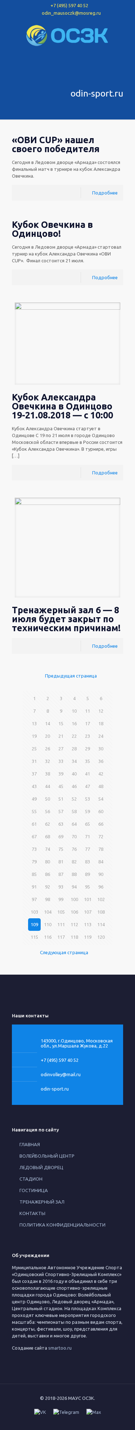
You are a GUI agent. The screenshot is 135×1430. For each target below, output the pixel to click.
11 (87, 710)
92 (47, 886)
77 (87, 849)
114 (101, 924)
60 (100, 811)
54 (100, 798)
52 (74, 798)
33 (60, 761)
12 (100, 710)
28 (74, 748)
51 (60, 798)
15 (60, 723)
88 (74, 874)
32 (47, 761)
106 (74, 911)
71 (87, 836)
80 (47, 861)
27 (60, 748)
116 (47, 936)
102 (101, 899)
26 (47, 748)
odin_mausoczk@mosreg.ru (71, 12)
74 (47, 849)
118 (74, 936)
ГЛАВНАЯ (29, 1144)
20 (47, 736)
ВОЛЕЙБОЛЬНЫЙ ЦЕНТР (47, 1155)
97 (34, 899)
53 (87, 798)
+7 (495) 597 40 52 (69, 5)
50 (47, 798)
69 (60, 836)
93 (60, 886)
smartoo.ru (60, 1347)
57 (60, 811)
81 (60, 861)
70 (74, 836)
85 (34, 874)
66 (100, 823)
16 (74, 723)
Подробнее (105, 192)
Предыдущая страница (70, 675)
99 (60, 899)
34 (74, 761)
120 (101, 936)
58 (74, 811)
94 (74, 886)
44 (47, 786)
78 (100, 849)
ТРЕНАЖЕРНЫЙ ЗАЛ (41, 1201)
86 (47, 874)
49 (34, 798)
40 (74, 773)
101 (87, 899)
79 (34, 861)
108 (101, 911)
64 (74, 823)
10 (74, 710)
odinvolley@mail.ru (61, 1074)
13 (34, 723)
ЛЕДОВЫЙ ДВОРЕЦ (41, 1167)
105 (61, 911)
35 (87, 761)
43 (34, 786)
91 (34, 886)
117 (61, 936)
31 (34, 761)
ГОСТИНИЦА (33, 1190)
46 (74, 786)
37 (34, 773)
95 (87, 886)
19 (34, 736)
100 (74, 899)
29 (87, 748)
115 (34, 936)
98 (47, 899)
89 (87, 874)
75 (60, 849)
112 (74, 924)
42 (100, 773)
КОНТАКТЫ (32, 1213)
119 (87, 936)
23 (87, 736)
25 (34, 748)
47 (87, 786)
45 (60, 786)
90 (100, 874)
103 (34, 911)
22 (74, 736)
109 (34, 924)
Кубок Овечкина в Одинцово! (52, 229)
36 (100, 761)
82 (74, 861)
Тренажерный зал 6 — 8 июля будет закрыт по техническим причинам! (66, 619)
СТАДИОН (30, 1178)
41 (87, 773)
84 (100, 861)
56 (47, 811)
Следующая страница (64, 952)
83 (87, 861)
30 (100, 748)
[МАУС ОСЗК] (67, 35)
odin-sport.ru (55, 1088)
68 (47, 836)
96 (100, 886)
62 (47, 823)
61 (34, 823)
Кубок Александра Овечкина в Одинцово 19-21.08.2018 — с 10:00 (62, 406)
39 (60, 773)
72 (100, 836)
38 (47, 773)
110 (47, 924)
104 (47, 911)
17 (87, 723)
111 (61, 924)
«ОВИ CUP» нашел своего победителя (56, 144)
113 (87, 924)
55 (34, 811)
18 (100, 723)
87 (60, 874)
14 (47, 723)
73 (34, 849)
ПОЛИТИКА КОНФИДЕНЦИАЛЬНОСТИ (62, 1224)
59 (87, 811)
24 (100, 736)
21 (60, 736)
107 (87, 911)
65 (87, 823)
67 (34, 836)
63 (60, 823)
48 (100, 786)
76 (74, 849)
